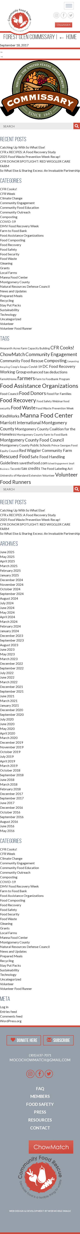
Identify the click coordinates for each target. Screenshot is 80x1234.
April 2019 (7, 761)
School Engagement (58, 463)
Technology (8, 314)
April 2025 (7, 561)
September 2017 (12, 798)
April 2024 (7, 617)
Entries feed (8, 1011)
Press (40, 1111)
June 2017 (7, 803)
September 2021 (12, 691)
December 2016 (11, 807)
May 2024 (7, 612)
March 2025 (8, 566)
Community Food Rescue (21, 360)
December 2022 (11, 663)
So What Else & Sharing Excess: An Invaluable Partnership (40, 170)
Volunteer (7, 324)
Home (67, 36)
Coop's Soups (19, 366)
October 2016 (10, 812)
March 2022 (8, 682)
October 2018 (10, 770)
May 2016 (7, 831)
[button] (69, 5)
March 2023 (8, 659)
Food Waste (8, 258)
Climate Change (11, 198)
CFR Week (7, 194)
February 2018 (10, 789)
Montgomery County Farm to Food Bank (42, 434)
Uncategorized (10, 319)
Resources (40, 1119)
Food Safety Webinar (50, 401)
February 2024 (10, 626)
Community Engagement (17, 203)
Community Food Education (19, 207)
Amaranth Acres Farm (13, 348)
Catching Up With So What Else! (22, 147)
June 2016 (7, 826)
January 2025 (9, 575)
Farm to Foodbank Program (52, 379)
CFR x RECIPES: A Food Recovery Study (28, 152)
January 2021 (9, 705)
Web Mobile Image (59, 1211)
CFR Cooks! (8, 189)
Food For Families (59, 394)
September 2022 (12, 668)
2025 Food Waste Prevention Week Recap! (30, 156)
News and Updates (13, 291)
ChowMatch (12, 354)
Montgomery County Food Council (32, 439)
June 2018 (7, 779)
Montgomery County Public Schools (25, 445)
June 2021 (7, 696)
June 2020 (7, 724)
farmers (26, 378)
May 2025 (7, 557)
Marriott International (20, 422)
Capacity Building (39, 348)
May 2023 (7, 654)
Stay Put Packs (10, 305)
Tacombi (15, 468)
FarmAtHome (8, 379)
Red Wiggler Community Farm (45, 450)
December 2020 (11, 710)
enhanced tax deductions (47, 372)
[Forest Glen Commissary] (40, 89)
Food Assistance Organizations (22, 235)
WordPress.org (11, 1021)
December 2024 (11, 580)
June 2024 (7, 608)
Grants (5, 268)
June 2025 (7, 552)
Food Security (9, 254)
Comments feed (11, 1016)
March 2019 (8, 765)
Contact (40, 1127)
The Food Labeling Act (57, 468)
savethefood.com (33, 463)
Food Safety (8, 249)
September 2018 (12, 775)
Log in (4, 1007)
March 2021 (8, 701)
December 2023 (11, 635)
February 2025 (10, 570)
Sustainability (9, 310)
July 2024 (7, 603)
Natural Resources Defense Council (25, 286)
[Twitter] (70, 15)
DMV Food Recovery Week (19, 226)
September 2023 (12, 640)
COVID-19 (8, 221)
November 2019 (11, 747)
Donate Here (27, 1040)
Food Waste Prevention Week (55, 408)
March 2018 (8, 784)
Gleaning (6, 263)
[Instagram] (56, 15)
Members (40, 1096)
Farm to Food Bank (13, 231)
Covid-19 (35, 366)
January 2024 (9, 631)
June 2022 (7, 677)
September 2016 (12, 817)
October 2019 (10, 752)
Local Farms (8, 272)
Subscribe (61, 1040)
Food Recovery (10, 245)
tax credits (30, 468)
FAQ (40, 1088)
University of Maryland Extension (21, 475)
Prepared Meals (11, 296)
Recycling (7, 300)
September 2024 (12, 594)
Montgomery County (15, 282)
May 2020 (7, 728)
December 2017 (11, 794)
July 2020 (7, 719)
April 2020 (7, 733)
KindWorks (9, 416)
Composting (8, 217)
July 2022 (7, 673)
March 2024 (8, 621)
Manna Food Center (14, 277)
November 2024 (11, 584)
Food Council (9, 394)
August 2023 (9, 645)
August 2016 (9, 821)
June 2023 (7, 649)
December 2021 (11, 687)
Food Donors (32, 393)
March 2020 (8, 738)
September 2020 (12, 714)
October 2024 (10, 589)
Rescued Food (15, 456)
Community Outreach (15, 212)
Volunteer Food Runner (16, 328)
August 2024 (9, 598)
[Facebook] (63, 15)
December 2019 (11, 742)
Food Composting (12, 240)
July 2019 (7, 756)
